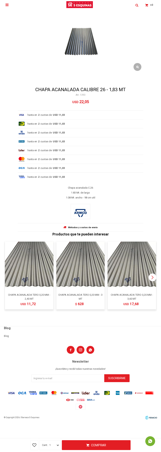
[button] (152, 277)
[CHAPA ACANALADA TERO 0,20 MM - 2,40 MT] (29, 266)
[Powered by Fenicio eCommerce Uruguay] (151, 418)
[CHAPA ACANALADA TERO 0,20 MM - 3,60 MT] (132, 266)
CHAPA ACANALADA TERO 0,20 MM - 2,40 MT (29, 296)
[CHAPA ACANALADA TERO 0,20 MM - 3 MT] (80, 266)
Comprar (98, 445)
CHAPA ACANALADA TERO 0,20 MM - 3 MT (80, 296)
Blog (6, 336)
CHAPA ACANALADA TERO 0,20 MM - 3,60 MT (132, 296)
